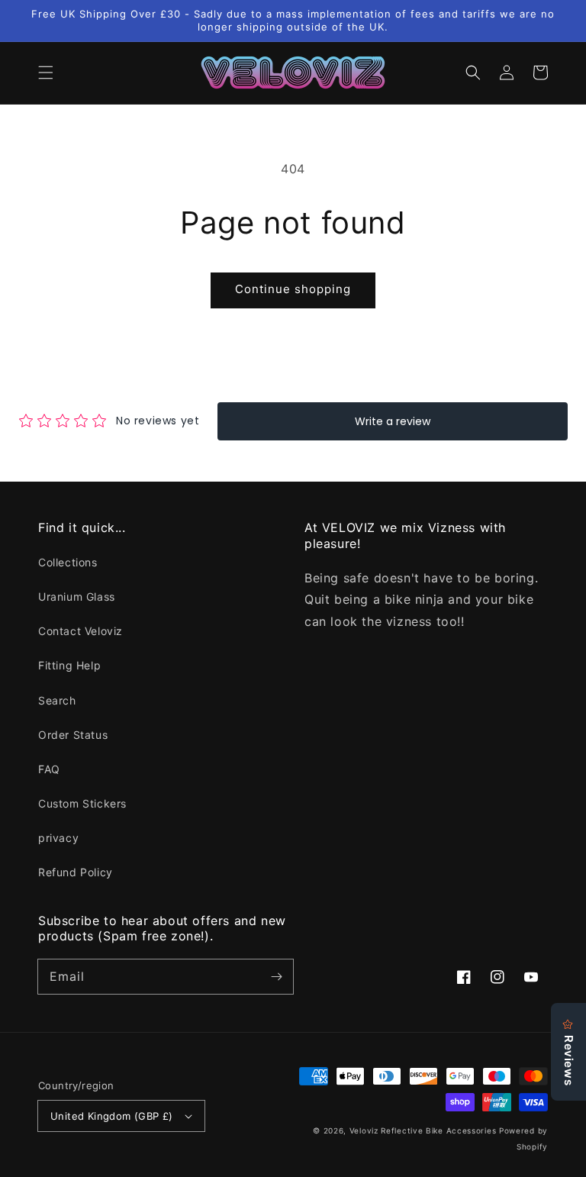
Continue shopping (293, 289)
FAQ (49, 769)
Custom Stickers (82, 803)
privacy (58, 837)
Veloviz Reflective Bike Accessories (423, 1130)
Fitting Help (69, 665)
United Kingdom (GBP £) (111, 1116)
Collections (68, 562)
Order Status (73, 734)
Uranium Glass (76, 596)
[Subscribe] (276, 976)
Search (57, 700)
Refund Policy (75, 872)
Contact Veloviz (80, 630)
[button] (46, 72)
